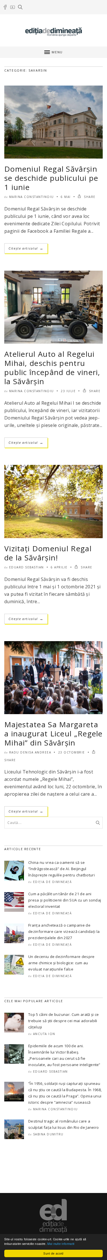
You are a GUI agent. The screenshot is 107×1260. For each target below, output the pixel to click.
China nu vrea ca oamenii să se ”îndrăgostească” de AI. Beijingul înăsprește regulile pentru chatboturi (61, 869)
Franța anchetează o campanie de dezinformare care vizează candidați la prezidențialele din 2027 (64, 931)
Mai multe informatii (60, 1243)
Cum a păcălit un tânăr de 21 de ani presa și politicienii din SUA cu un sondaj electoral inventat (64, 900)
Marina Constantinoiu (31, 197)
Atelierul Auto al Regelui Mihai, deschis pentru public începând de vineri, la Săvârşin (52, 367)
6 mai (66, 197)
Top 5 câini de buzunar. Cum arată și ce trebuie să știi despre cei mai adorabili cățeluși (63, 1021)
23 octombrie (71, 752)
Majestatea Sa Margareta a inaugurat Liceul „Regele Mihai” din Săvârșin (53, 733)
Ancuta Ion (44, 1034)
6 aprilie (59, 567)
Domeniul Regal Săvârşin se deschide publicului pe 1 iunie (51, 178)
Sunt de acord (53, 1253)
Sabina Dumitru (48, 1134)
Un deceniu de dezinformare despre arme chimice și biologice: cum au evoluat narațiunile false (61, 963)
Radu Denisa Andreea (30, 752)
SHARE (89, 197)
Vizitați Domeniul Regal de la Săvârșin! (48, 553)
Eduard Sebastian (26, 567)
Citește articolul (26, 248)
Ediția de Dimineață (52, 882)
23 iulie (68, 391)
